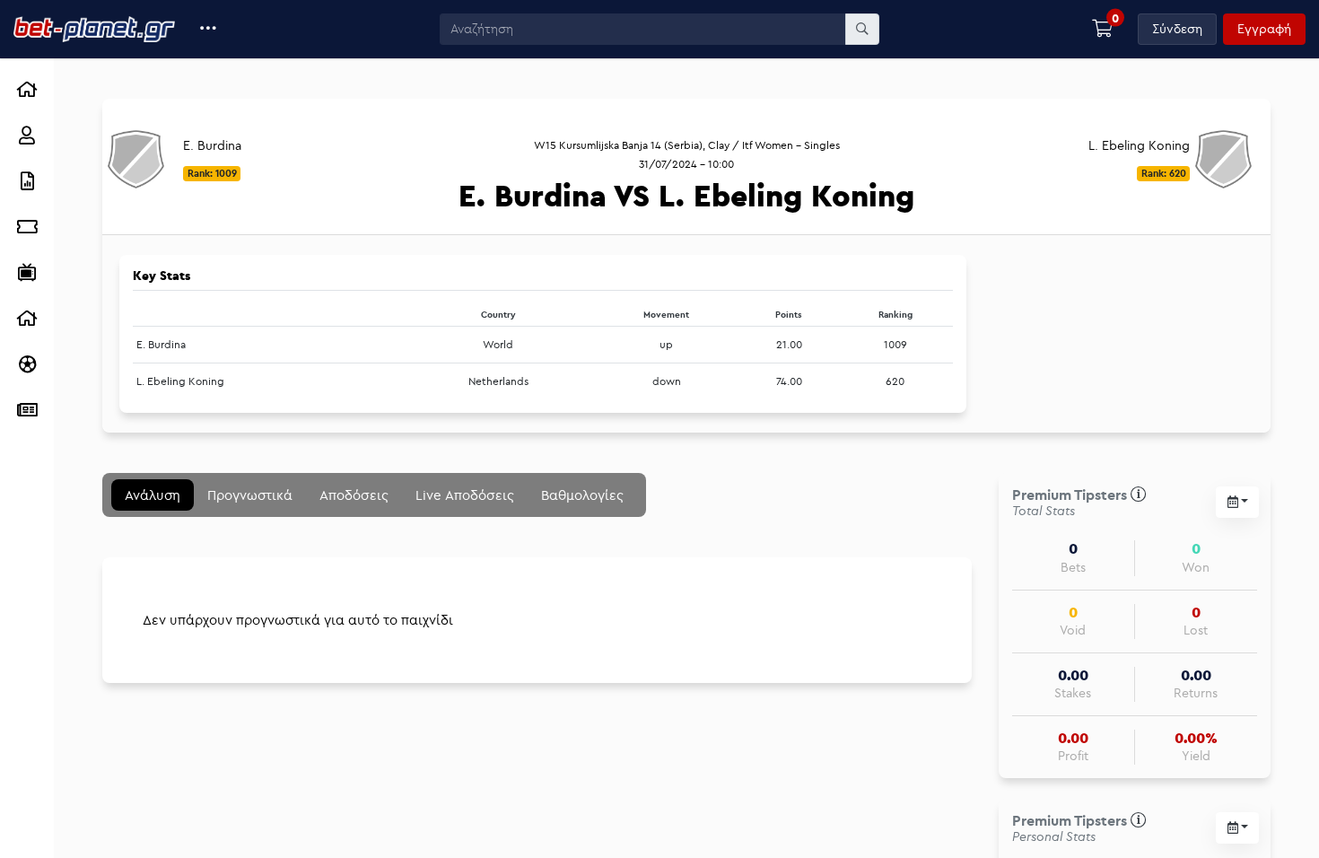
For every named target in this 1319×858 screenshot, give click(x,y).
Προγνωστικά (250, 494)
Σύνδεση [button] (1177, 29)
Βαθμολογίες (582, 494)
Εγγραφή (1264, 29)
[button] (208, 29)
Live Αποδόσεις (464, 494)
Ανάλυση (152, 494)
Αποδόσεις (354, 494)
